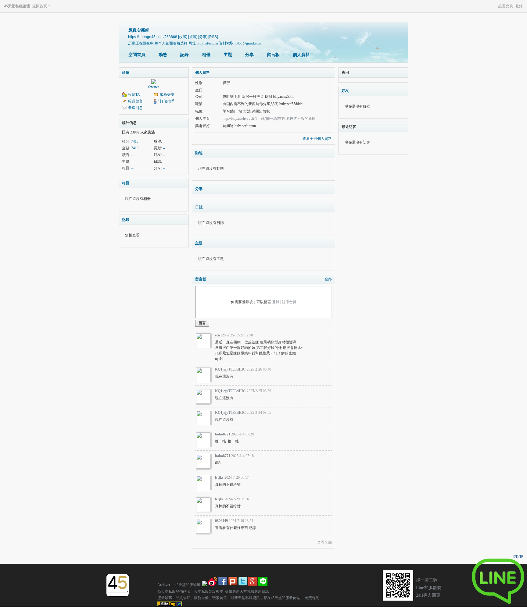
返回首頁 (39, 6)
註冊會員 (505, 6)
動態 (163, 54)
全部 (328, 279)
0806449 (221, 521)
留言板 (273, 54)
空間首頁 (136, 54)
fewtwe (153, 87)
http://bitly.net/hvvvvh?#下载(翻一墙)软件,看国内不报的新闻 (269, 118)
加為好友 (167, 94)
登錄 (519, 6)
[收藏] (182, 37)
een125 (220, 335)
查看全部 (324, 542)
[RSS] (213, 37)
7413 (134, 141)
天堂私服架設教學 (206, 591)
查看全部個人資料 (317, 139)
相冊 (206, 54)
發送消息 (135, 108)
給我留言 (135, 101)
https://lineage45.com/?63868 (152, 37)
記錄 (184, 54)
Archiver (163, 585)
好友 (345, 91)
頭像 (125, 72)
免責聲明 (310, 598)
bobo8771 (222, 434)
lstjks (219, 477)
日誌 (199, 207)
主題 (228, 54)
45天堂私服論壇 (17, 6)
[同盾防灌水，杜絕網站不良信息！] (204, 585)
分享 (249, 54)
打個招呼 (167, 101)
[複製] (192, 37)
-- (164, 141)
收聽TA (134, 94)
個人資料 (301, 54)
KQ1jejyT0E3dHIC (230, 369)
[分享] (202, 37)
